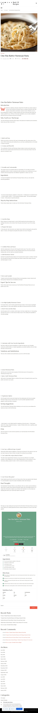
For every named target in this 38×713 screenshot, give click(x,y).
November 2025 (4, 668)
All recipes (2, 53)
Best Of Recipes (16, 3)
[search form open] (36, 3)
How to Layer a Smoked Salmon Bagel (8, 624)
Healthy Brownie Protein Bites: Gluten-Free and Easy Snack (13, 620)
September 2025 (4, 672)
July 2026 (3, 650)
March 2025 (3, 686)
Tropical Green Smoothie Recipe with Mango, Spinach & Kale (13, 618)
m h (1, 58)
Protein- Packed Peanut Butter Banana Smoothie (11, 615)
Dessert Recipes (4, 700)
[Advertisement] (8, 67)
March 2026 (3, 659)
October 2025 (3, 670)
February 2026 (4, 661)
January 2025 (3, 690)
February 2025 (4, 688)
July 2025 (3, 677)
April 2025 (3, 683)
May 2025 (3, 681)
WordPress (20, 711)
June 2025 (3, 679)
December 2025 (4, 665)
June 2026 (3, 652)
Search (2, 605)
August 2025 (3, 674)
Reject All (13, 708)
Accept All (19, 708)
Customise (6, 708)
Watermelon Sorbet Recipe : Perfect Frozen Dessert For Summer (14, 622)
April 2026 (3, 656)
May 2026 (3, 654)
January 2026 (3, 663)
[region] (13, 706)
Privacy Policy (25, 711)
